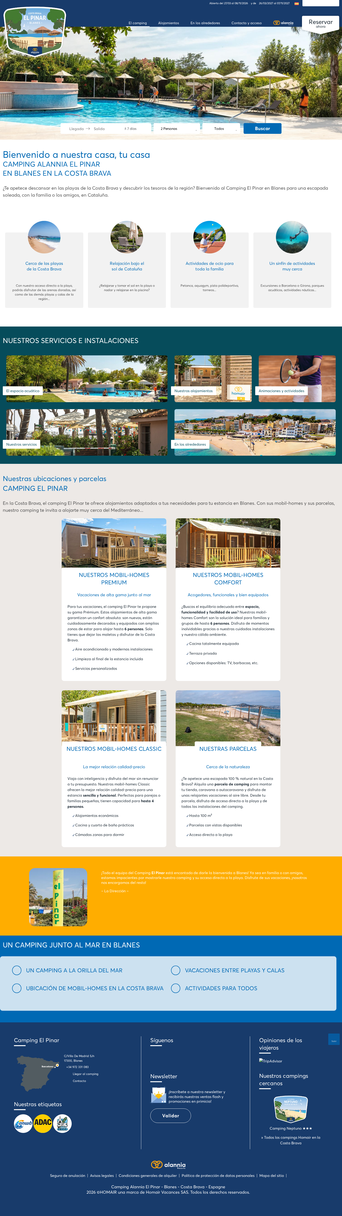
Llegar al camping (85, 1074)
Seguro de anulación (67, 1175)
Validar (170, 1115)
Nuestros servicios (21, 444)
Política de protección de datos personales (218, 1175)
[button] (88, 970)
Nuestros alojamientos (193, 391)
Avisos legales (102, 1175)
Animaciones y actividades (281, 391)
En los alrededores (190, 444)
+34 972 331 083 (77, 1067)
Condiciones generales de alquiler (148, 1175)
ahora (321, 23)
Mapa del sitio (271, 1175)
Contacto (79, 1081)
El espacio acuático (22, 391)
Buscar (262, 128)
